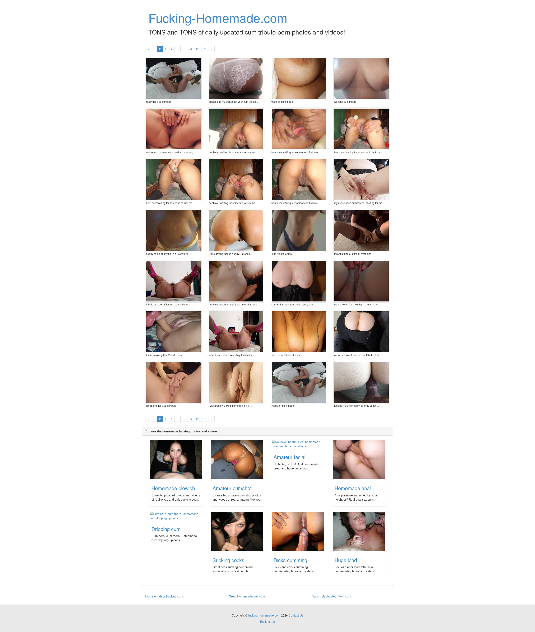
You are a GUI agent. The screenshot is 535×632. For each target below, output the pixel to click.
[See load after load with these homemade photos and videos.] (359, 531)
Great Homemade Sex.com (247, 596)
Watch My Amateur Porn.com (331, 596)
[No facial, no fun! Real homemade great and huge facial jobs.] (298, 444)
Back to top (267, 621)
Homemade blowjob (173, 488)
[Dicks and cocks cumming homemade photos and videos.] (298, 531)
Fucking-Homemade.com (217, 17)
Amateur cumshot (232, 488)
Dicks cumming (290, 560)
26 (190, 49)
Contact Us (296, 615)
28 (205, 49)
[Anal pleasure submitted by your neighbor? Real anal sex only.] (359, 459)
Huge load (346, 560)
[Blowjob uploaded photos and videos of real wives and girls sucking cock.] (176, 459)
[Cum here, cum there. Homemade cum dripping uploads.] (176, 516)
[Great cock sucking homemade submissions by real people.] (237, 531)
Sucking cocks (228, 560)
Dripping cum (166, 528)
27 (197, 49)
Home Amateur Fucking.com (164, 596)
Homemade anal (353, 488)
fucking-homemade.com (264, 615)
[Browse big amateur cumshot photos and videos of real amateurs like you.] (237, 459)
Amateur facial (289, 456)
